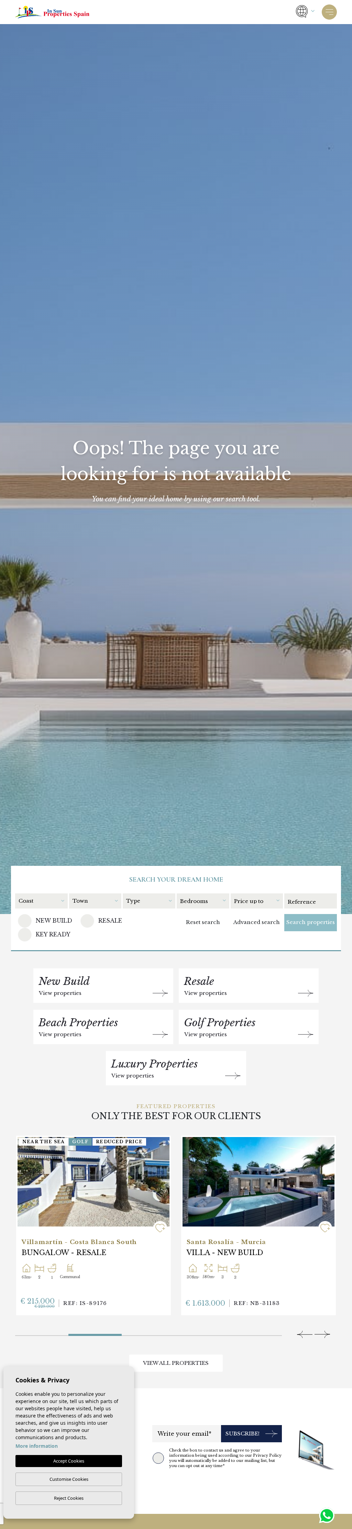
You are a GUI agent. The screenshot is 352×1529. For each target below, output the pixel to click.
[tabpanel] (93, 1225)
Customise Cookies (69, 1479)
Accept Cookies (68, 1461)
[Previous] (304, 1334)
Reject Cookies (69, 1498)
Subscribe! (243, 1433)
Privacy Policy (267, 1455)
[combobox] (43, 900)
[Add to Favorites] (160, 1228)
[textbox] (41, 900)
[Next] (322, 1334)
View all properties (176, 1363)
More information (36, 1446)
